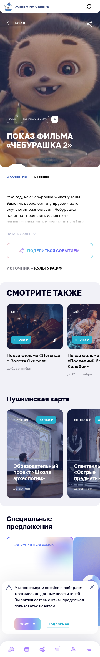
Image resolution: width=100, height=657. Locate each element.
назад (19, 23)
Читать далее (19, 234)
